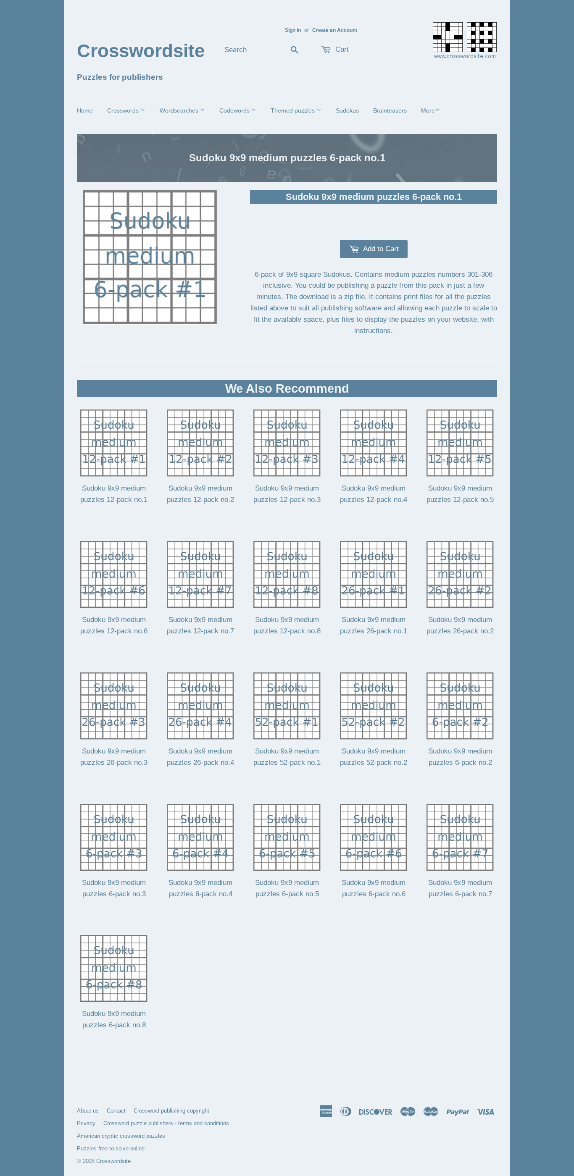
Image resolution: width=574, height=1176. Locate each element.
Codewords (235, 110)
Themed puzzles (293, 110)
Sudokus (347, 110)
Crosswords (123, 110)
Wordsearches (180, 110)
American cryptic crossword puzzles (121, 1136)
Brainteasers (390, 110)
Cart (341, 49)
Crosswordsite (141, 50)
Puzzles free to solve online (111, 1148)
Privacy (86, 1123)
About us (88, 1111)
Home (85, 110)
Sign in (293, 30)
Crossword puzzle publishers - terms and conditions (166, 1123)
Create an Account (334, 30)
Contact (116, 1111)
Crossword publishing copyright (171, 1111)
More (428, 110)
